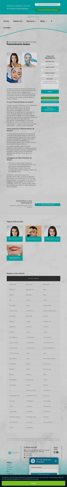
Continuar (33, 483)
